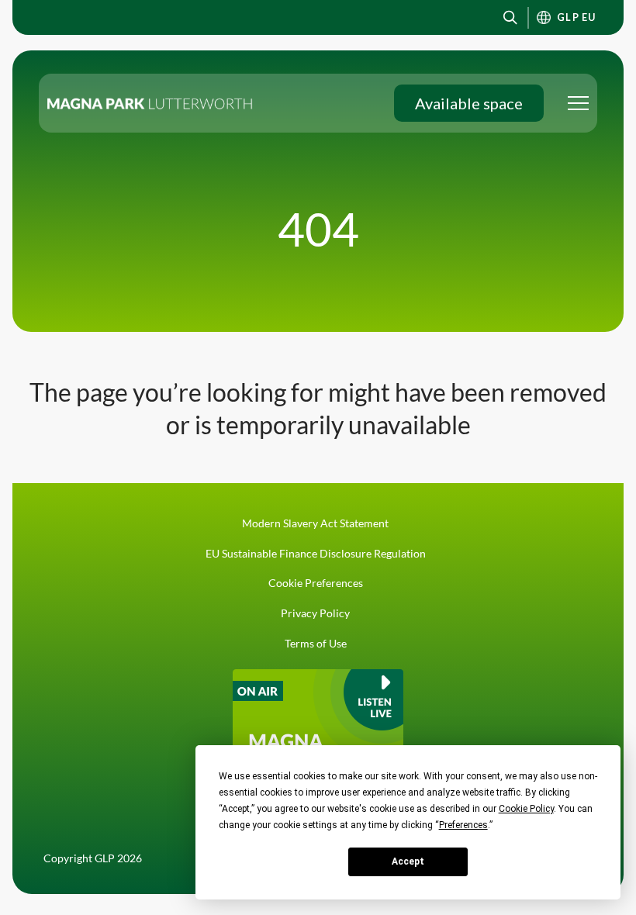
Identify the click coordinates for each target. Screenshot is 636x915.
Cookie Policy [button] (526, 808)
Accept (408, 861)
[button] (510, 17)
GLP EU (576, 17)
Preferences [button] (463, 825)
